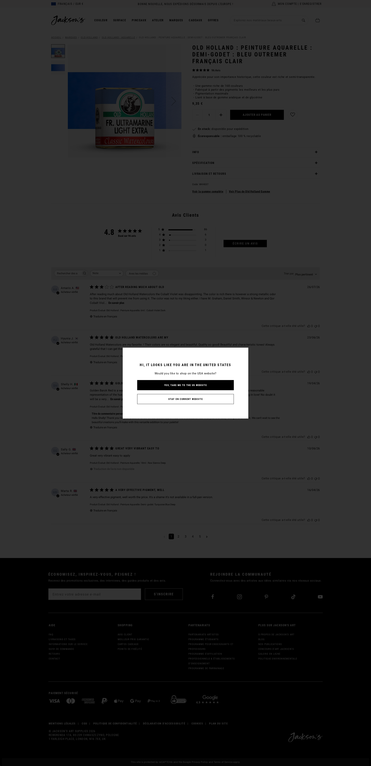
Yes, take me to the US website (185, 384)
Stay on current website (185, 398)
